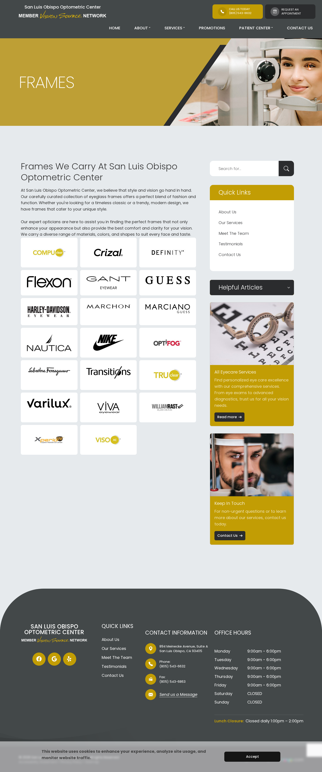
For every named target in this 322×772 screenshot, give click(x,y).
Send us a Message (178, 695)
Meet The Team (234, 233)
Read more (227, 416)
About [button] (141, 28)
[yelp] (69, 659)
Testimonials (231, 244)
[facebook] (39, 659)
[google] (54, 659)
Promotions (212, 28)
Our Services (230, 222)
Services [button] (173, 28)
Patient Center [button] (254, 28)
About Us (227, 212)
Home (114, 28)
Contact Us (300, 28)
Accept (252, 756)
